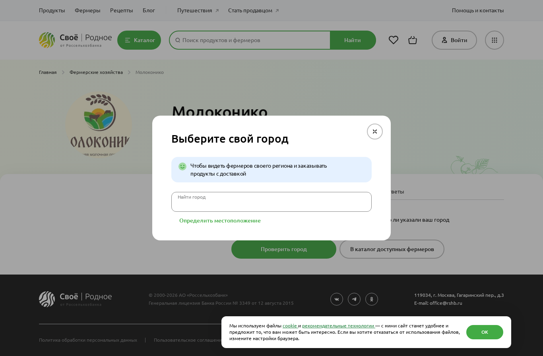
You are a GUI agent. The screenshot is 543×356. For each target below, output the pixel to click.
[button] (375, 131)
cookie (290, 325)
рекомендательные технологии (338, 325)
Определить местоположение (220, 220)
